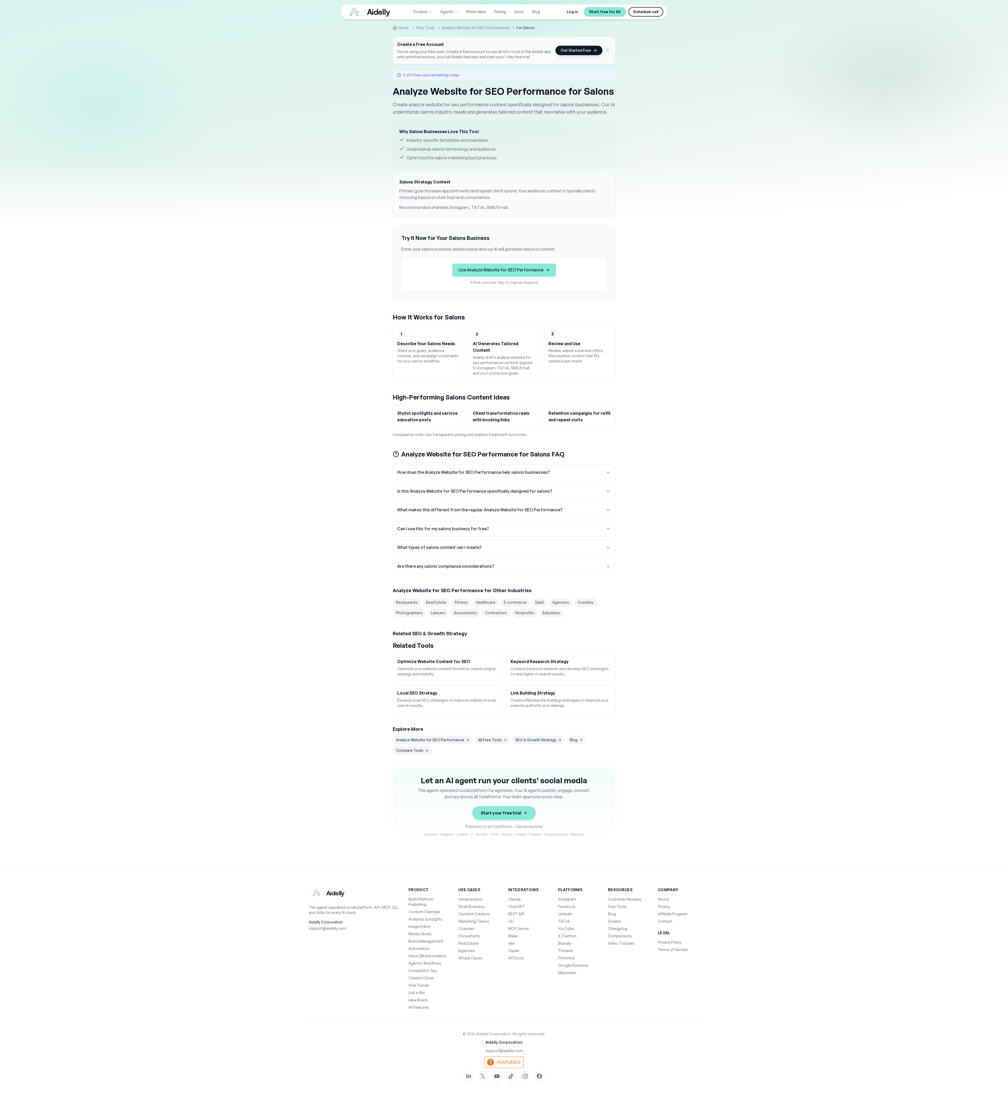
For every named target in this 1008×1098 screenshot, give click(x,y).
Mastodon (567, 972)
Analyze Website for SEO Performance (430, 740)
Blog (536, 11)
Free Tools (617, 906)
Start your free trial (501, 813)
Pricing (500, 11)
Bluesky (564, 943)
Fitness (461, 602)
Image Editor (419, 926)
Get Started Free (576, 50)
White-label (476, 11)
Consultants (469, 936)
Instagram (567, 899)
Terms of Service (673, 949)
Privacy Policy (669, 942)
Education (551, 613)
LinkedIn (565, 914)
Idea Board (417, 1000)
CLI (511, 921)
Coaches (586, 602)
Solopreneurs (470, 899)
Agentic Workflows (424, 963)
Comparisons (620, 936)
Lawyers (438, 613)
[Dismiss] (608, 50)
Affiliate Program (672, 914)
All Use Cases (470, 958)
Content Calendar (424, 912)
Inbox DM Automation (427, 956)
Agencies (560, 602)
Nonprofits (524, 613)
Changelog (617, 928)
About (663, 899)
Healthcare (485, 602)
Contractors (496, 613)
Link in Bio (416, 992)
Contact (665, 921)
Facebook (566, 906)
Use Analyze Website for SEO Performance (501, 269)
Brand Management (425, 941)
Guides (614, 921)
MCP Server (518, 928)
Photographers (409, 613)
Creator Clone (421, 978)
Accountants (465, 613)
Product (420, 11)
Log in (572, 11)
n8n (511, 943)
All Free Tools (490, 740)
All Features (418, 1007)
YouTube (566, 928)
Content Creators (474, 914)
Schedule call (646, 11)
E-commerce (515, 602)
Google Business (573, 965)
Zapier (513, 950)
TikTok (564, 921)
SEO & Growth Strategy (535, 740)
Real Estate (436, 602)
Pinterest (566, 958)
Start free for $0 (605, 11)
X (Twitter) (567, 936)
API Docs (516, 958)
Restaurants (407, 602)
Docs (519, 11)
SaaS (539, 602)
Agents (446, 11)
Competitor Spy (422, 970)
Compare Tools (409, 750)
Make (513, 936)
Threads (565, 950)
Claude (514, 899)
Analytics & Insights (425, 919)
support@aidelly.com (327, 928)
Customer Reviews (625, 899)
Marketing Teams (473, 921)
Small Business (471, 906)
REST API (516, 914)
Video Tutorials (621, 943)
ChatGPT (516, 906)
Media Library (420, 934)
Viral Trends (418, 985)
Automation (418, 948)
